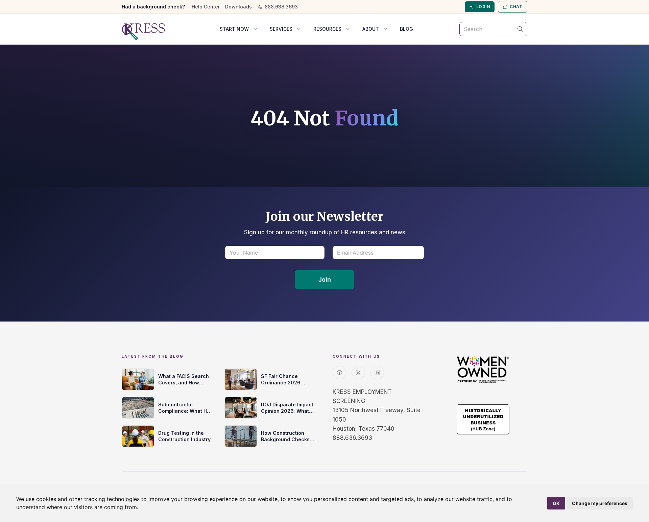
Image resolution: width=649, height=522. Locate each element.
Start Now (234, 29)
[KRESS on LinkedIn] (377, 372)
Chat (516, 6)
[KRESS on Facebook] (339, 372)
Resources (327, 29)
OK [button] (556, 503)
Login (483, 6)
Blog (406, 29)
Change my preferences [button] (599, 503)
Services (281, 29)
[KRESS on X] (358, 372)
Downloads (238, 6)
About (370, 29)
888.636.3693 (281, 6)
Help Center (206, 6)
